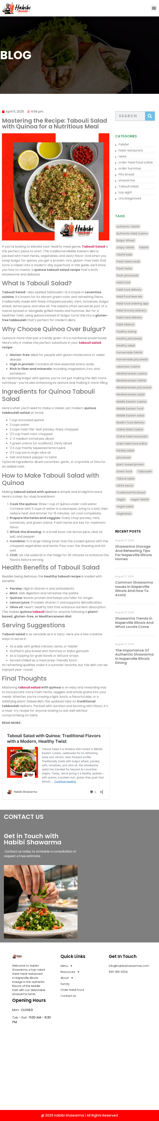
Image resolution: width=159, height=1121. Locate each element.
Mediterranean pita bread (134, 387)
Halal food (123, 282)
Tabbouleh (144, 471)
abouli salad (30, 687)
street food (124, 471)
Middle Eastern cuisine (131, 402)
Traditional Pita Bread (131, 492)
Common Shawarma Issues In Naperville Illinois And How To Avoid (134, 588)
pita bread (123, 457)
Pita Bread (126, 174)
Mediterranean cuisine (132, 373)
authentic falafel (128, 226)
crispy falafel (125, 247)
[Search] (150, 116)
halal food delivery (129, 290)
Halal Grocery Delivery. (132, 310)
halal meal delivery (129, 317)
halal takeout (125, 324)
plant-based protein (130, 464)
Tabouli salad (128, 186)
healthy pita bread (129, 338)
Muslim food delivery (130, 422)
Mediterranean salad (130, 394)
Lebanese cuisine (128, 367)
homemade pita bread (132, 359)
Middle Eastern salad (130, 415)
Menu (64, 966)
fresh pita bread (127, 275)
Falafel (123, 144)
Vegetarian (124, 514)
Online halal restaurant (132, 436)
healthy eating (126, 331)
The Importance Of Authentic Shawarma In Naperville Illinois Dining (134, 656)
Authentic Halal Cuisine (132, 233)
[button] (154, 8)
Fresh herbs (124, 268)
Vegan (121, 499)
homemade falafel (129, 352)
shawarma (126, 180)
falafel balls (124, 255)
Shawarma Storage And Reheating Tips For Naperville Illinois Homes (133, 552)
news (122, 156)
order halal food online (135, 162)
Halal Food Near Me (129, 296)
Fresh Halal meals (128, 261)
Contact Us (68, 996)
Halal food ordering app (132, 303)
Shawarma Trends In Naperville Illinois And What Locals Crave (134, 622)
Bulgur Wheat (126, 240)
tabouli (38, 612)
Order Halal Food (72, 990)
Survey (65, 984)
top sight (125, 192)
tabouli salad (90, 342)
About (64, 978)
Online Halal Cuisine (130, 429)
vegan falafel (140, 499)
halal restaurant (130, 150)
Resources (67, 972)
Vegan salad (125, 506)
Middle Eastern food (130, 408)
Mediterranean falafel (131, 380)
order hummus (129, 168)
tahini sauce (125, 485)
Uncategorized (129, 198)
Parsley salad (125, 450)
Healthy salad (126, 345)
